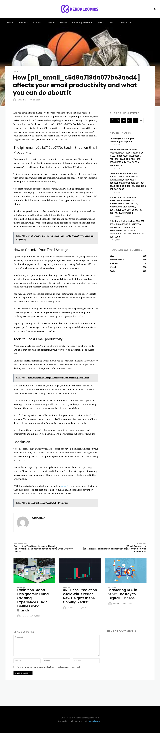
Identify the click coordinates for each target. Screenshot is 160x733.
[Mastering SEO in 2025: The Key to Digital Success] (125, 570)
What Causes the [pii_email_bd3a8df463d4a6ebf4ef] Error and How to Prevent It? (114, 548)
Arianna (22, 100)
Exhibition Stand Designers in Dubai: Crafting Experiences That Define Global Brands (33, 600)
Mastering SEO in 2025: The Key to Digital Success (122, 594)
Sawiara (116, 604)
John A (25, 616)
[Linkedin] (123, 120)
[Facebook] (112, 120)
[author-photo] (19, 616)
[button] (154, 9)
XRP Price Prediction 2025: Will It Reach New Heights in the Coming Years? (80, 596)
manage (65, 486)
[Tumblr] (135, 120)
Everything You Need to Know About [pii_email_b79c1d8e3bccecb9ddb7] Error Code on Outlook (43, 548)
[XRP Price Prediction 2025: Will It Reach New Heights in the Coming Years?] (80, 570)
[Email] (129, 120)
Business (17, 71)
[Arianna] (15, 100)
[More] (141, 120)
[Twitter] (117, 120)
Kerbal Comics (95, 721)
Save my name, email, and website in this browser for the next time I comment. (48, 667)
